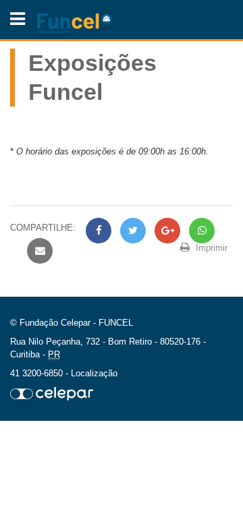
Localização (94, 373)
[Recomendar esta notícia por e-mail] (38, 251)
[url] (51, 393)
